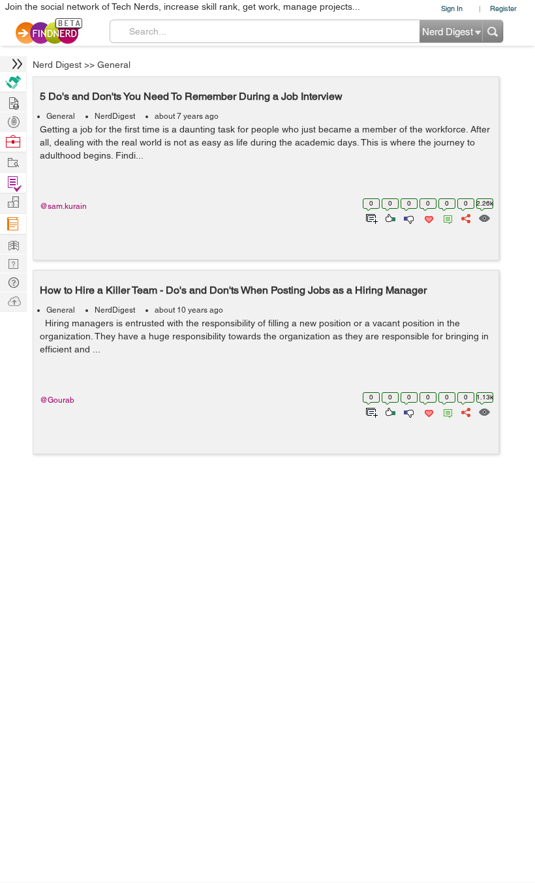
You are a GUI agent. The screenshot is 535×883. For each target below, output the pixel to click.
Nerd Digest (57, 64)
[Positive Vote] (389, 217)
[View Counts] (484, 217)
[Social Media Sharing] (465, 217)
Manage (13, 183)
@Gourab (57, 400)
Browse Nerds (13, 120)
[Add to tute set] (370, 217)
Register (503, 8)
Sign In (452, 8)
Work (13, 142)
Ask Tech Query (13, 281)
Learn (13, 224)
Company (13, 202)
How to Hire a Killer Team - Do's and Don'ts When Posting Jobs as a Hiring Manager (233, 290)
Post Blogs (13, 300)
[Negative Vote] (408, 217)
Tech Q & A (13, 263)
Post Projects (13, 101)
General (113, 64)
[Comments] (445, 217)
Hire (13, 82)
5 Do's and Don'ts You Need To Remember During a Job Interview (191, 96)
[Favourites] (427, 217)
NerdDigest (115, 116)
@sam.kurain (63, 206)
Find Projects (13, 161)
